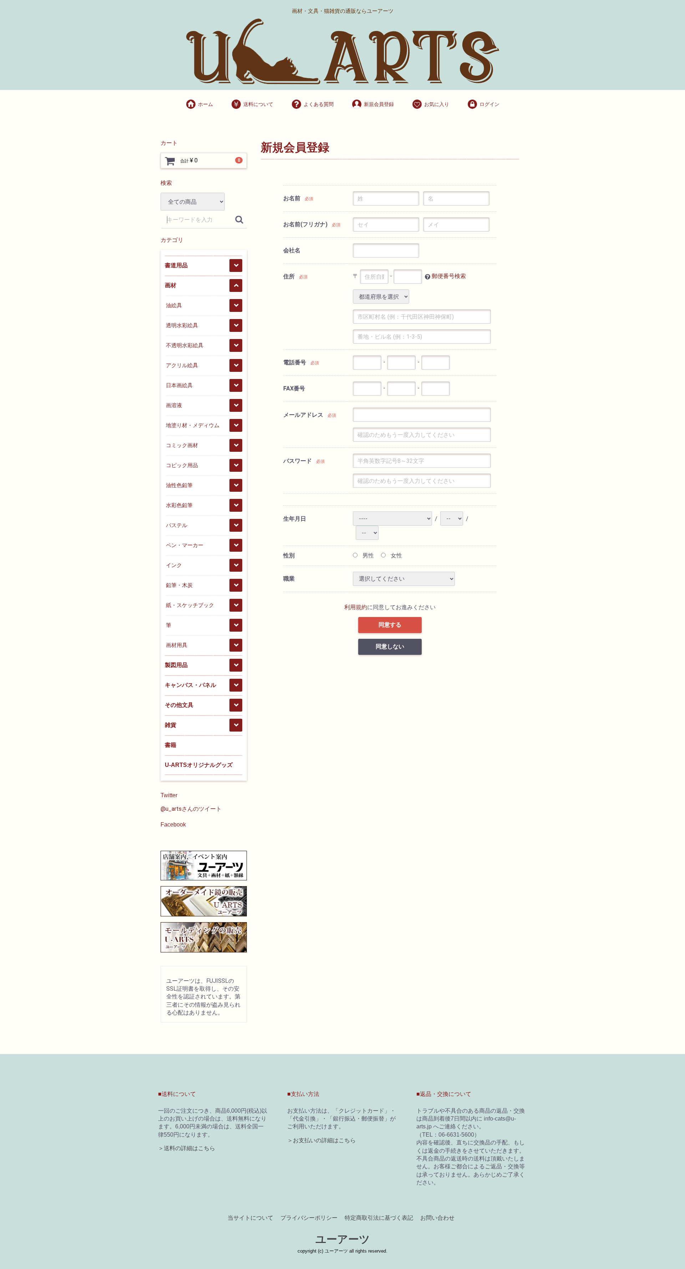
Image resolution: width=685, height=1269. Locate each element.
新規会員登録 (379, 104)
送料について (258, 104)
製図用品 (176, 665)
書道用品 (176, 265)
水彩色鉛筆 (179, 505)
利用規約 (355, 607)
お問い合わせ (437, 1218)
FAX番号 (294, 388)
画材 (170, 285)
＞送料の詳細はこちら (186, 1148)
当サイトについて (250, 1218)
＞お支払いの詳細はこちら (321, 1140)
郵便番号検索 (449, 276)
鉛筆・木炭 (179, 585)
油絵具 (174, 305)
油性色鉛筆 (179, 485)
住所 (289, 276)
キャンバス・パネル (190, 685)
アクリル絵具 (182, 365)
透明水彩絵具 (182, 325)
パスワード (297, 460)
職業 (289, 578)
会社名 (291, 250)
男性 (367, 555)
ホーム (205, 104)
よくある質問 (319, 104)
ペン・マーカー (184, 545)
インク (174, 565)
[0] (170, 161)
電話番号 (294, 362)
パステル (176, 525)
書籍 (170, 745)
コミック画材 (182, 445)
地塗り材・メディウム (192, 425)
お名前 (291, 198)
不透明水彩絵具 (184, 345)
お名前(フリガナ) (305, 224)
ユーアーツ (342, 1239)
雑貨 (170, 725)
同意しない (390, 646)
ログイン (489, 104)
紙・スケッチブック (190, 605)
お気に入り (436, 104)
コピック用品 (182, 465)
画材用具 (176, 645)
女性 (395, 555)
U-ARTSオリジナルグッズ (199, 765)
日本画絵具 (179, 385)
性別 (289, 555)
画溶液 (174, 405)
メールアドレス (303, 414)
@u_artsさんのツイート (191, 808)
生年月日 (294, 518)
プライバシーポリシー (309, 1218)
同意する (390, 625)
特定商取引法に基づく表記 (379, 1218)
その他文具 (179, 705)
